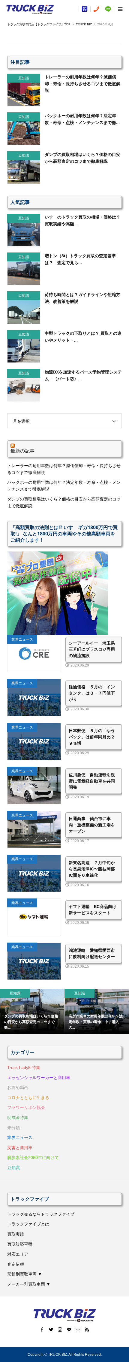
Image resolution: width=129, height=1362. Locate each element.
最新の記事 (22, 450)
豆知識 (13, 1167)
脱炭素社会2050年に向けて (33, 1157)
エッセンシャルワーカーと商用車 (38, 1077)
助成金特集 (17, 1117)
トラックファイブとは (28, 1224)
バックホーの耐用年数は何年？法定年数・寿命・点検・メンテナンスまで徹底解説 (64, 485)
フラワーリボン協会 (26, 1107)
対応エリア (17, 1254)
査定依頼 (15, 1264)
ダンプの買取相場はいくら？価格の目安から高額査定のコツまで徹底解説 (64, 502)
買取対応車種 (19, 1244)
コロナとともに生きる (28, 1097)
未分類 (13, 1127)
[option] (32, 1011)
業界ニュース (19, 1137)
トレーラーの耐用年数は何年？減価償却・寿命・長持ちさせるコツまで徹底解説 (64, 469)
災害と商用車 (19, 1147)
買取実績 (15, 1234)
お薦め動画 (17, 1087)
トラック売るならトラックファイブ (40, 1214)
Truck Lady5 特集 (23, 1067)
